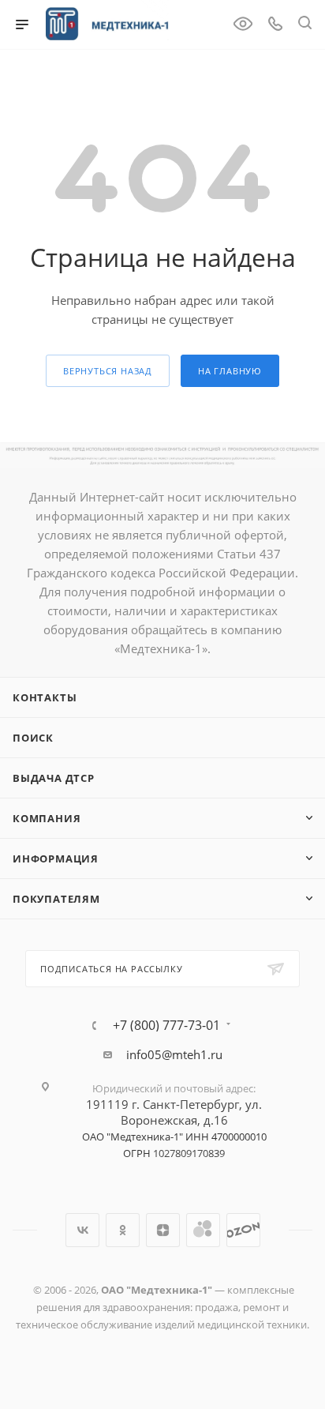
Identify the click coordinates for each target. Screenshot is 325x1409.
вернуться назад (107, 371)
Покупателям (56, 899)
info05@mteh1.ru (174, 1054)
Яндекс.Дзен (163, 1230)
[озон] (243, 1230)
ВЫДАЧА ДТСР (54, 778)
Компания (46, 818)
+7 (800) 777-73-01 (166, 1025)
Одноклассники (123, 1230)
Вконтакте (82, 1230)
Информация (56, 858)
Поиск (33, 738)
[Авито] (203, 1230)
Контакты (45, 697)
